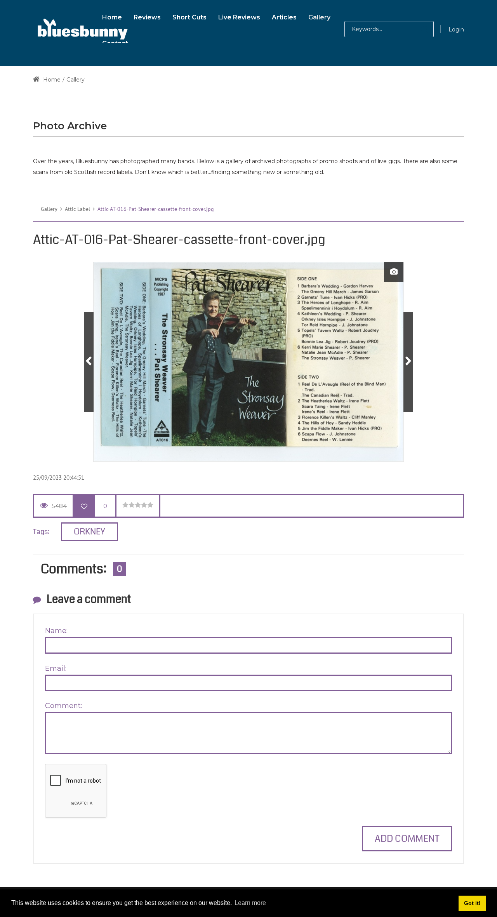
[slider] (137, 505)
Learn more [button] (250, 903)
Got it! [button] (472, 903)
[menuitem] (112, 16)
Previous (89, 362)
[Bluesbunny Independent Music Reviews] (81, 29)
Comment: (63, 705)
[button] (417, 29)
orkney (89, 531)
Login (456, 29)
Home (51, 79)
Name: (56, 630)
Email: (55, 668)
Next (408, 362)
